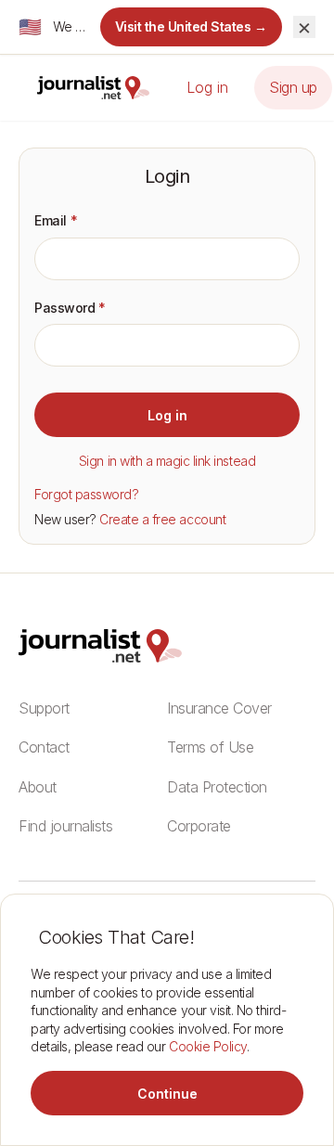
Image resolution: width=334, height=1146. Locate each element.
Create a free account (162, 519)
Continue (167, 1093)
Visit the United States (191, 26)
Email (55, 220)
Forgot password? (86, 494)
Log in (207, 87)
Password (70, 307)
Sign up (293, 87)
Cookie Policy (208, 1046)
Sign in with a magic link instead (167, 461)
